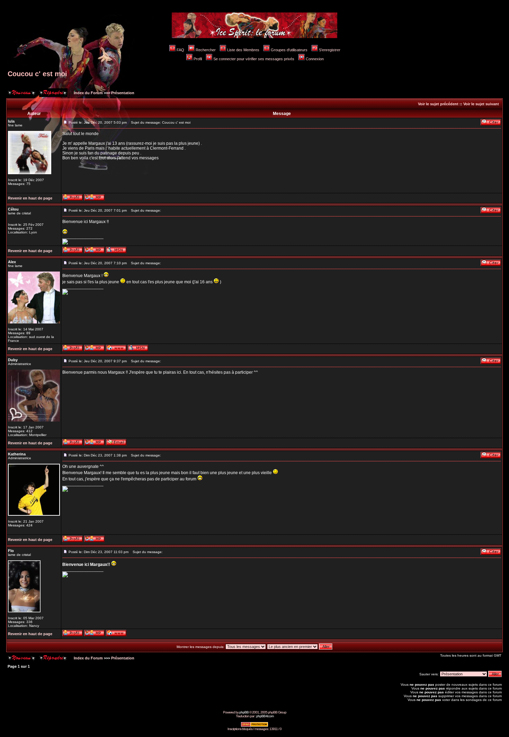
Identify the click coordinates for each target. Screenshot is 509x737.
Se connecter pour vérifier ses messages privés (253, 59)
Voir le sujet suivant (481, 104)
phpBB (244, 712)
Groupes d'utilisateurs (289, 50)
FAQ (180, 50)
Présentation (122, 93)
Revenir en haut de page (30, 198)
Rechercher (206, 50)
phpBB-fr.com (265, 716)
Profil (198, 59)
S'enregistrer (329, 50)
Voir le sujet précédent (438, 104)
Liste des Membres (243, 50)
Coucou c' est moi (37, 74)
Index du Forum (88, 93)
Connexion (315, 59)
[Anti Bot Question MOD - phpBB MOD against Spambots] (254, 726)
